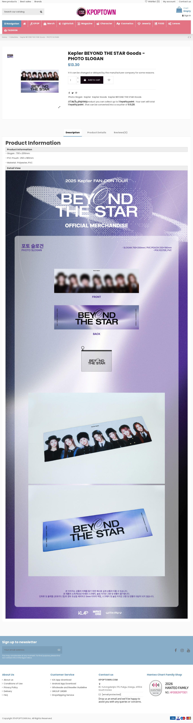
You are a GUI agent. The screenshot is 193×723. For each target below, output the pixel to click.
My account (169, 1)
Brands (38, 1)
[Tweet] (73, 93)
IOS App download (61, 679)
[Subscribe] (59, 650)
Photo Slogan (75, 96)
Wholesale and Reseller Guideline (69, 687)
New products (9, 1)
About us (8, 679)
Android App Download (64, 683)
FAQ (6, 694)
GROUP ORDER (59, 691)
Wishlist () (154, 1)
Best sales (26, 1)
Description (73, 132)
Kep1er (87, 96)
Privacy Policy (11, 687)
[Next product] (190, 37)
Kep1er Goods (99, 96)
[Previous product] (189, 37)
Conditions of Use (13, 683)
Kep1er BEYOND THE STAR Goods (124, 96)
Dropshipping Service (63, 694)
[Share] (69, 93)
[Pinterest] (76, 93)
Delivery (8, 691)
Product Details (96, 132)
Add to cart (94, 79)
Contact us (185, 1)
